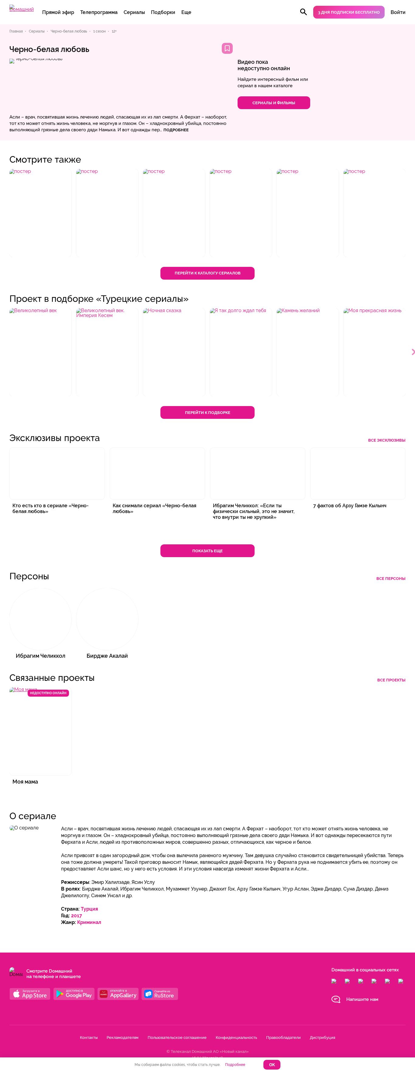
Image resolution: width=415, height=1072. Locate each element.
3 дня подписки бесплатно (349, 12)
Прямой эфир (58, 12)
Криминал (89, 922)
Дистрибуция (322, 1037)
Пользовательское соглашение (177, 1037)
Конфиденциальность (236, 1037)
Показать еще (207, 551)
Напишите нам (362, 999)
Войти (398, 12)
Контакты (89, 1037)
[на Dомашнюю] (21, 9)
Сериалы (134, 12)
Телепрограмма (99, 12)
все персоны (391, 578)
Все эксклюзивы (387, 440)
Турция (89, 909)
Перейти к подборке (207, 412)
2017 (76, 916)
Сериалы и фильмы (273, 103)
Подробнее (235, 1065)
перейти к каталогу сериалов (208, 273)
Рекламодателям (123, 1037)
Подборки (163, 12)
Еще (186, 12)
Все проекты (391, 680)
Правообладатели (283, 1037)
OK (272, 1065)
